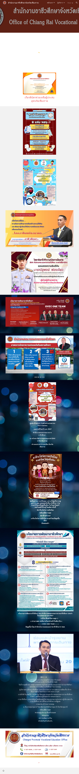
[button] (76, 2)
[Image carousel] (39, 314)
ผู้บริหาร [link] (60, 3)
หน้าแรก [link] (50, 3)
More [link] (69, 3)
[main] (39, 99)
